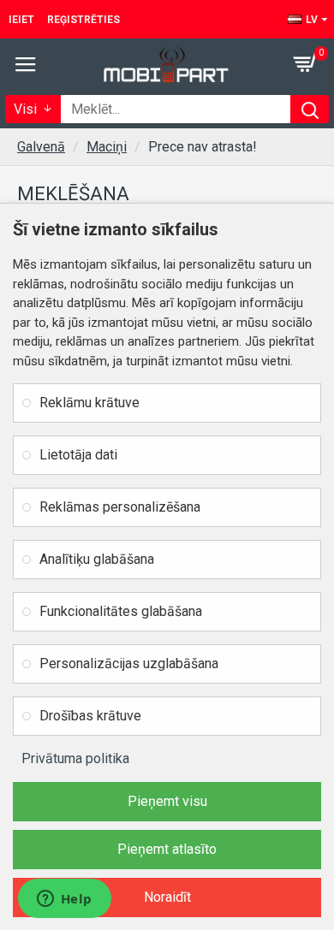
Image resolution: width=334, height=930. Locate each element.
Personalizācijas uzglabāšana (128, 663)
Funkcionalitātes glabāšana (120, 611)
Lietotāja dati (78, 455)
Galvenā (41, 147)
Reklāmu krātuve (89, 402)
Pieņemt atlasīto (167, 849)
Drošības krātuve (90, 716)
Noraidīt (167, 897)
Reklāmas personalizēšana (119, 507)
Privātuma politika (75, 758)
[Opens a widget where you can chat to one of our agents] (64, 900)
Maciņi (106, 147)
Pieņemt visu (167, 801)
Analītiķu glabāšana (96, 559)
